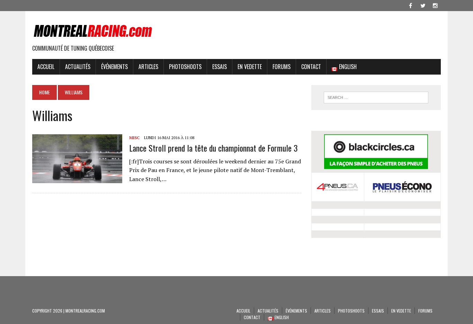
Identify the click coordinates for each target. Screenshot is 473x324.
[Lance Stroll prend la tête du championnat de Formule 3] (77, 178)
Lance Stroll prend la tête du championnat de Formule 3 (213, 148)
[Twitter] (422, 5)
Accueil (45, 66)
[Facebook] (410, 5)
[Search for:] (376, 97)
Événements (114, 66)
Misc (134, 137)
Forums (282, 66)
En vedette (250, 66)
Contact (311, 66)
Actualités (77, 66)
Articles (148, 66)
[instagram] (435, 5)
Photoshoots (185, 66)
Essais (219, 66)
